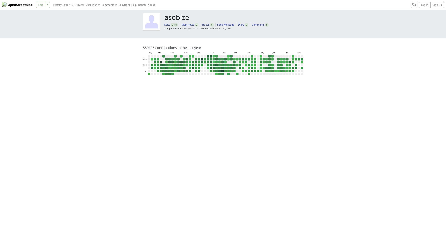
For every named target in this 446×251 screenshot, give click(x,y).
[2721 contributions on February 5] (219, 68)
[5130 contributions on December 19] (199, 71)
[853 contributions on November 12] (184, 65)
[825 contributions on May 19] (264, 62)
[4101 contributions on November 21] (187, 71)
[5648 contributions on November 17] (187, 59)
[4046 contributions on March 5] (231, 68)
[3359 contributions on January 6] (208, 62)
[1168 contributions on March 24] (240, 62)
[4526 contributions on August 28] (152, 68)
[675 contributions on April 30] (255, 68)
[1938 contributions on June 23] (278, 62)
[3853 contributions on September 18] (161, 68)
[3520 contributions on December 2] (193, 62)
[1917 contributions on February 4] (219, 65)
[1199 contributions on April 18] (249, 74)
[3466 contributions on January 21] (214, 65)
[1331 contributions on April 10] (246, 71)
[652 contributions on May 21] (264, 68)
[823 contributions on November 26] (190, 65)
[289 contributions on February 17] (225, 62)
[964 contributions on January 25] (216, 56)
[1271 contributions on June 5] (269, 71)
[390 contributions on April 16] (249, 68)
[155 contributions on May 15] (261, 71)
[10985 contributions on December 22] (202, 59)
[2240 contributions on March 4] (231, 65)
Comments (258, 24)
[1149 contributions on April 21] (252, 62)
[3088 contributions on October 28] (178, 62)
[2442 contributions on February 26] (228, 68)
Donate (142, 4)
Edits (167, 24)
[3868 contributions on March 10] (234, 62)
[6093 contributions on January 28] (216, 65)
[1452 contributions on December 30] (205, 62)
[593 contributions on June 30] (281, 62)
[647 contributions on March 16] (237, 59)
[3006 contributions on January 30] (216, 71)
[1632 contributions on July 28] (293, 62)
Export (66, 4)
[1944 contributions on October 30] (178, 68)
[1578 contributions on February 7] (219, 74)
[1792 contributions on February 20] (225, 71)
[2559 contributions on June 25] (278, 68)
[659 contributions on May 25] (266, 59)
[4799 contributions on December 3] (193, 65)
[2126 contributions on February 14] (222, 74)
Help (134, 4)
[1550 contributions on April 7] (246, 62)
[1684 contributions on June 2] (269, 62)
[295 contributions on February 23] (228, 59)
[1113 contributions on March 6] (231, 71)
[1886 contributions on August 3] (296, 59)
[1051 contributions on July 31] (293, 71)
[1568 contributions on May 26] (266, 62)
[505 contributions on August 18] (302, 62)
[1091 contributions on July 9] (284, 68)
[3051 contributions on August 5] (296, 65)
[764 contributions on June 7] (272, 56)
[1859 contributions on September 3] (155, 65)
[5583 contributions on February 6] (219, 71)
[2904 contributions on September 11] (158, 68)
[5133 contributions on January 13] (211, 62)
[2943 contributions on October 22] (175, 65)
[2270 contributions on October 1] (166, 65)
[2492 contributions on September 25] (163, 68)
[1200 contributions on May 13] (261, 65)
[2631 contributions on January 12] (211, 59)
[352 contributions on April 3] (243, 71)
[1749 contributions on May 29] (266, 71)
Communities (109, 4)
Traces (205, 24)
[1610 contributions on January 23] (214, 71)
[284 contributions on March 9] (234, 59)
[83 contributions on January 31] (216, 74)
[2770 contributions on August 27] (152, 65)
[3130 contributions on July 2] (281, 68)
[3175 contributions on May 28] (266, 68)
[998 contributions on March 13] (234, 71)
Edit (40, 4)
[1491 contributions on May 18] (264, 59)
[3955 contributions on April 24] (252, 71)
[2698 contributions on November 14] (184, 71)
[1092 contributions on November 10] (184, 59)
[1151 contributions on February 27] (228, 71)
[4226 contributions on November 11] (184, 62)
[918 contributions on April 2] (243, 68)
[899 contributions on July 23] (290, 68)
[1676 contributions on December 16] (199, 62)
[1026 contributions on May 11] (261, 59)
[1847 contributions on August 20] (302, 68)
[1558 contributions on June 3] (269, 65)
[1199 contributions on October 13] (172, 59)
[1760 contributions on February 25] (228, 65)
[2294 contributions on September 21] (163, 56)
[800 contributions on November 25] (190, 62)
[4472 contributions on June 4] (269, 68)
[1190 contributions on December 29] (205, 59)
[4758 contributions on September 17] (161, 65)
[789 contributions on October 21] (175, 62)
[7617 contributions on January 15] (211, 68)
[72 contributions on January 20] (214, 62)
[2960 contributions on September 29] (166, 59)
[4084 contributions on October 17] (172, 71)
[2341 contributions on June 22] (278, 59)
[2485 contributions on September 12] (158, 71)
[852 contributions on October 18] (172, 74)
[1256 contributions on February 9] (222, 59)
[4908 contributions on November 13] (184, 68)
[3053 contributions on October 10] (169, 71)
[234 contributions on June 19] (275, 71)
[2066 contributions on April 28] (255, 62)
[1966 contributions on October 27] (178, 59)
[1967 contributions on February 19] (225, 68)
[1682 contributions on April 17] (249, 71)
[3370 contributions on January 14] (211, 65)
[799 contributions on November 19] (187, 65)
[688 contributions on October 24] (175, 71)
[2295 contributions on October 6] (169, 59)
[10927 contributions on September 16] (161, 62)
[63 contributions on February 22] (228, 56)
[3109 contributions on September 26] (163, 71)
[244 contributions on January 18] (214, 56)
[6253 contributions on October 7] (169, 62)
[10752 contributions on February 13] (222, 71)
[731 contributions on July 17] (287, 71)
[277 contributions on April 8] (246, 65)
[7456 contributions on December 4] (193, 68)
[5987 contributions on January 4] (208, 56)
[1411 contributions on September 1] (155, 59)
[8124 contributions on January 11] (211, 56)
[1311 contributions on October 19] (175, 56)
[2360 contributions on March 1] (231, 56)
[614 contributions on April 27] (255, 59)
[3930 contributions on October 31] (178, 71)
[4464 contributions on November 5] (181, 65)
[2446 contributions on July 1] (281, 65)
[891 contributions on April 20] (252, 59)
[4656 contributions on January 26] (216, 59)
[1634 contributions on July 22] (290, 65)
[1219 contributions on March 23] (240, 59)
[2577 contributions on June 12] (272, 71)
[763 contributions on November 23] (190, 56)
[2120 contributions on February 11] (222, 65)
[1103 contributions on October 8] (169, 65)
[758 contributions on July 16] (287, 68)
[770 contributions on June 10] (272, 65)
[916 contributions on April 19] (252, 56)
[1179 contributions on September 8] (158, 59)
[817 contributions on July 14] (287, 62)
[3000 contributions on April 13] (249, 59)
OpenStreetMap (20, 5)
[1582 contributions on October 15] (172, 65)
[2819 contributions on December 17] (199, 65)
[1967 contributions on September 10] (158, 65)
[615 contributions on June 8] (272, 59)
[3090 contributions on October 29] (178, 65)
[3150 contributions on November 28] (190, 71)
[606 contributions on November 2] (181, 56)
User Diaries (93, 4)
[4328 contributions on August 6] (296, 68)
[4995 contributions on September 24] (163, 65)
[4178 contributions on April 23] (252, 68)
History (57, 4)
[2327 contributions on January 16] (211, 71)
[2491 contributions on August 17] (302, 59)
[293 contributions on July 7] (284, 62)
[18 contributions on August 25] (152, 59)
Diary (241, 24)
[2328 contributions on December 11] (196, 68)
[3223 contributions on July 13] (287, 59)
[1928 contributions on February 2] (219, 59)
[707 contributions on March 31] (243, 62)
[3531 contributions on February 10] (222, 62)
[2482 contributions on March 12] (234, 68)
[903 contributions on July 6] (284, 59)
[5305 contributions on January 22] (214, 68)
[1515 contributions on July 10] (284, 71)
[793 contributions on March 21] (237, 74)
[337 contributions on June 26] (278, 71)
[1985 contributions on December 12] (196, 71)
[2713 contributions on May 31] (269, 56)
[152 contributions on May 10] (261, 56)
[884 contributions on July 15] (287, 65)
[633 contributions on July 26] (293, 56)
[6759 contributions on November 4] (181, 62)
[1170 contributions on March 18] (237, 65)
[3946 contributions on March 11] (234, 65)
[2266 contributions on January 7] (208, 65)
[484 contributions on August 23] (149, 74)
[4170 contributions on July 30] (293, 68)
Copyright (124, 4)
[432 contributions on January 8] (208, 68)
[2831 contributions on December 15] (199, 59)
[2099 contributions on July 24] (290, 71)
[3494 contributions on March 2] (231, 59)
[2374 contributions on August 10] (299, 59)
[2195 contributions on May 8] (258, 71)
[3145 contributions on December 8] (196, 59)
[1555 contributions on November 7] (181, 71)
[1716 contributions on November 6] (181, 68)
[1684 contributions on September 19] (161, 71)
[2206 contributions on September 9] (158, 62)
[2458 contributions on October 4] (166, 74)
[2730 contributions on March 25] (240, 65)
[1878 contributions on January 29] (216, 68)
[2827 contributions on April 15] (249, 65)
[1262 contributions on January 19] (214, 59)
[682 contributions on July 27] (293, 59)
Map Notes (188, 24)
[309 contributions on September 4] (155, 68)
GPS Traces (78, 4)
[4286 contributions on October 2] (166, 68)
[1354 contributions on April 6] (246, 59)
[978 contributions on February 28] (228, 74)
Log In (424, 4)
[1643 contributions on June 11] (272, 68)
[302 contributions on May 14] (261, 68)
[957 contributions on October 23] (175, 68)
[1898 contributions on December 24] (202, 65)
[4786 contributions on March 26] (240, 68)
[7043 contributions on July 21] (290, 62)
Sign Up (437, 4)
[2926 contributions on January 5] (208, 59)
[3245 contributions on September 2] (155, 62)
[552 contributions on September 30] (166, 62)
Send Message (225, 24)
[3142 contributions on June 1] (269, 59)
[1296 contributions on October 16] (172, 68)
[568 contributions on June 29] (281, 59)
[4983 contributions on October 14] (172, 62)
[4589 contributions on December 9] (196, 62)
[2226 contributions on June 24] (278, 65)
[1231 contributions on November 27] (190, 68)
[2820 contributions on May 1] (255, 71)
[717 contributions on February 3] (219, 62)
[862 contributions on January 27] (216, 62)
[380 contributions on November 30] (193, 56)
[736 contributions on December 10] (196, 65)
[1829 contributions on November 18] (187, 62)
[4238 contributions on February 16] (225, 59)
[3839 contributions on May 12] (261, 62)
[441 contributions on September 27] (163, 74)
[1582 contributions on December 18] (199, 68)
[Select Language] (414, 5)
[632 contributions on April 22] (252, 65)
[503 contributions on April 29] (255, 65)
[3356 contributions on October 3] (166, 71)
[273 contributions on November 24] (190, 59)
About (151, 4)
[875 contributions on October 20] (175, 59)
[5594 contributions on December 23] (202, 62)
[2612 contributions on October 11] (169, 74)
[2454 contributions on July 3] (281, 71)
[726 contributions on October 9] (169, 68)
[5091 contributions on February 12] (222, 68)
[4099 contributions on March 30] (243, 59)
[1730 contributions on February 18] (225, 65)
